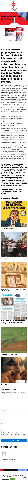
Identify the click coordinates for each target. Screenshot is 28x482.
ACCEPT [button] (12, 479)
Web (2, 423)
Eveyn (12, 452)
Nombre (3, 410)
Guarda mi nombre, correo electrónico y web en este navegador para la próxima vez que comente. (13, 434)
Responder (5, 463)
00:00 (25, 452)
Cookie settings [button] (5, 479)
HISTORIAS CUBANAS (5, 14)
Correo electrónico (6, 417)
